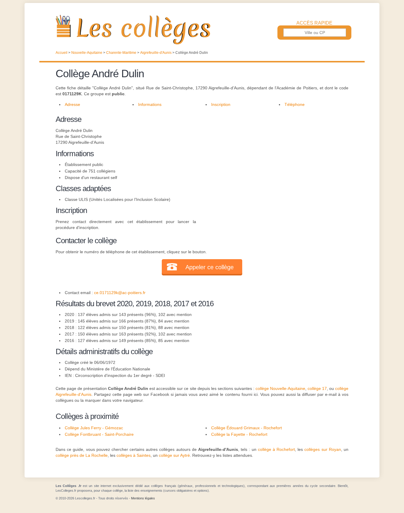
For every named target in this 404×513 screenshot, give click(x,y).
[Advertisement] (272, 155)
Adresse (72, 104)
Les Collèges (202, 29)
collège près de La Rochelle (82, 455)
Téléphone (295, 104)
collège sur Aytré (174, 455)
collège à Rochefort (276, 449)
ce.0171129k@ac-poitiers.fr (120, 292)
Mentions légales (143, 498)
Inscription (220, 104)
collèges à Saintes (134, 455)
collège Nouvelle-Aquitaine (280, 388)
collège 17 (317, 388)
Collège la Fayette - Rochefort (239, 434)
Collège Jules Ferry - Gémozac (94, 427)
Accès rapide (314, 23)
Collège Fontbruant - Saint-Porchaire (99, 434)
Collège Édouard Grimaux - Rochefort (246, 427)
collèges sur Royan (322, 449)
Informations (149, 104)
